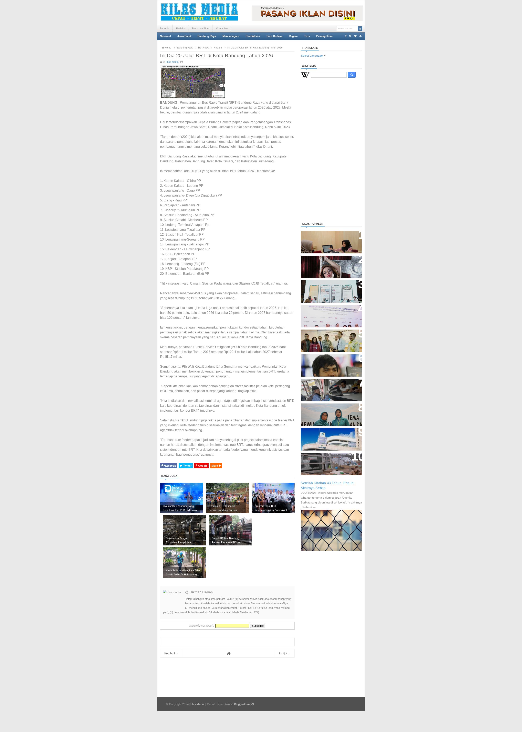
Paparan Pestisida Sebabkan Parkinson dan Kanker (327, 460)
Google (202, 465)
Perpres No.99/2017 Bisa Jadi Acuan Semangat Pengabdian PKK (327, 413)
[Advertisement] (331, 155)
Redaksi (180, 28)
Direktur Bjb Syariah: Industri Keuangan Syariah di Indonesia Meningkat (329, 240)
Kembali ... (171, 653)
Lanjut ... (284, 653)
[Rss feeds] (360, 36)
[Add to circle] (350, 36)
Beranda (164, 28)
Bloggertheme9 (244, 704)
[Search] (360, 28)
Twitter (186, 465)
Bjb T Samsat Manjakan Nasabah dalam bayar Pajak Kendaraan (330, 386)
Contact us (222, 28)
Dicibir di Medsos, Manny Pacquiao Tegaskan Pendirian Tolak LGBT (327, 363)
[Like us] (345, 36)
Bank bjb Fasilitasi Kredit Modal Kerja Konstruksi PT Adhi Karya (330, 337)
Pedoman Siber (200, 28)
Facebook (169, 465)
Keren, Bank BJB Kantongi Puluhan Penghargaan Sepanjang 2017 (330, 314)
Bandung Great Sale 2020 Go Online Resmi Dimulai (327, 287)
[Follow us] (355, 36)
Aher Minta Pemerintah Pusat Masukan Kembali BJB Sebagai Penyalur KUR (329, 437)
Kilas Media (197, 704)
